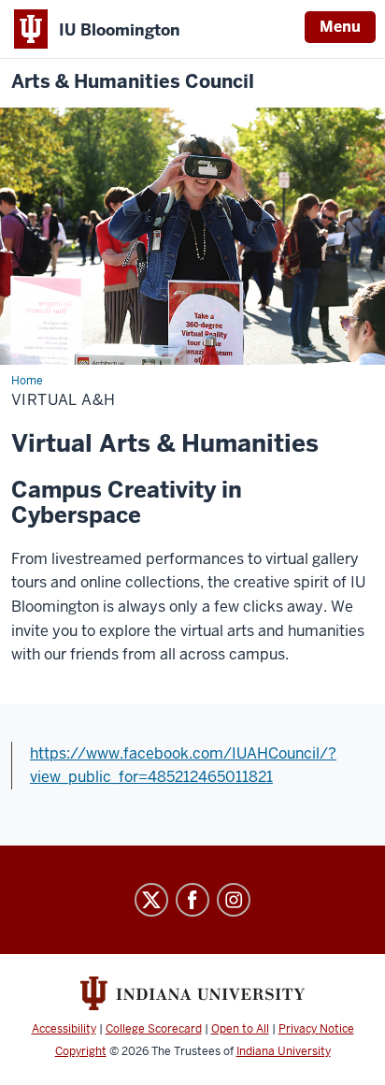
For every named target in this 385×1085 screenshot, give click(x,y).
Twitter (151, 900)
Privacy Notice (316, 1028)
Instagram (233, 900)
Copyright (81, 1051)
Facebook (192, 900)
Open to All (240, 1028)
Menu (340, 26)
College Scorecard (154, 1028)
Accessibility (64, 1028)
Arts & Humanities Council (132, 82)
